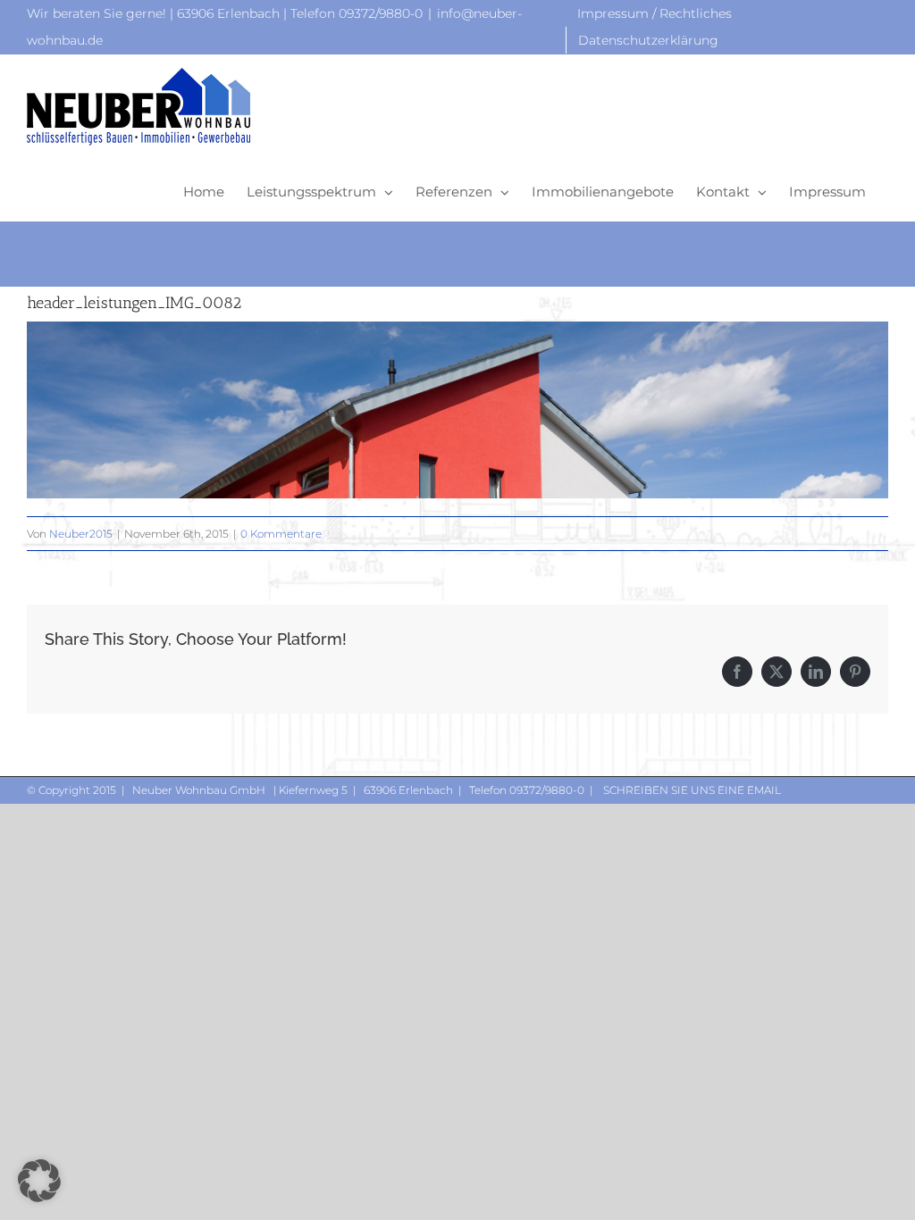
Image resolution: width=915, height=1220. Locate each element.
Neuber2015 (81, 533)
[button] (39, 1180)
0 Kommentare (281, 533)
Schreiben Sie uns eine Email (690, 790)
